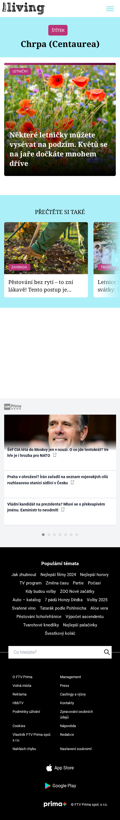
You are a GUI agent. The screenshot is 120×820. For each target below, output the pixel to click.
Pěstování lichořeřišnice (38, 616)
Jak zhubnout (23, 574)
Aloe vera (99, 608)
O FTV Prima (22, 677)
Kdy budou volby (41, 591)
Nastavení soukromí (76, 749)
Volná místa (22, 685)
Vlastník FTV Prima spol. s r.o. (32, 737)
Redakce (67, 734)
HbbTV (18, 703)
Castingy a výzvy (73, 694)
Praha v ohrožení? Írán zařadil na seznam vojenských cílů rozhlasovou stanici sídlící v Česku (57, 479)
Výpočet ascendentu (85, 616)
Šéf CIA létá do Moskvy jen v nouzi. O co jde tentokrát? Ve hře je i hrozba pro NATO (58, 452)
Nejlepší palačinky (80, 625)
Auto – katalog (26, 599)
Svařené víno (24, 608)
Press (64, 685)
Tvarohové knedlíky (41, 625)
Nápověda (68, 726)
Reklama (20, 694)
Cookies (19, 726)
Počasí (94, 583)
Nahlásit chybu (24, 749)
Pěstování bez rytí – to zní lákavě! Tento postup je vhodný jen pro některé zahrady (40, 285)
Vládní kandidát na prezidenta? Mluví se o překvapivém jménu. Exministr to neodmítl (56, 507)
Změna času (57, 583)
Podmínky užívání (26, 711)
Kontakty (67, 703)
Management (70, 677)
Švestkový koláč (60, 633)
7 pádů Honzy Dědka (64, 599)
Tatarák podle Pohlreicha (63, 608)
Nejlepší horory (94, 574)
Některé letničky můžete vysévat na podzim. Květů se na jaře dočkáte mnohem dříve (58, 149)
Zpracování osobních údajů (76, 714)
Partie (78, 583)
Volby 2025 (97, 599)
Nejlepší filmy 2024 (58, 574)
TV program (31, 583)
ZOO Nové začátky (77, 591)
